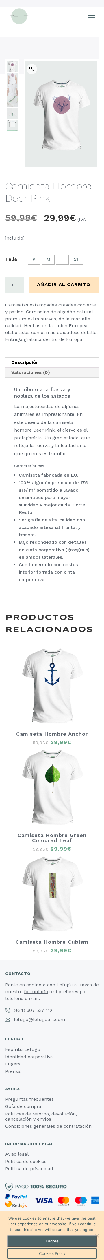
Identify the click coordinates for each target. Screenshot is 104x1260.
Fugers (13, 1064)
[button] (32, 69)
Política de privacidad (29, 1168)
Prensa (13, 1071)
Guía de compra (23, 1106)
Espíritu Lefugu (22, 1049)
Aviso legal (17, 1154)
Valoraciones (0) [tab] (30, 372)
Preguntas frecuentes (29, 1099)
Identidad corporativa (29, 1056)
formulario (36, 991)
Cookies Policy (52, 1253)
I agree (52, 1241)
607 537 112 (39, 1010)
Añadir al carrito (63, 285)
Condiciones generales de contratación (48, 1126)
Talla (11, 259)
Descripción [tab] (25, 362)
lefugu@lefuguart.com (39, 1019)
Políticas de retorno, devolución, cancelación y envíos (41, 1116)
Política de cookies (26, 1161)
